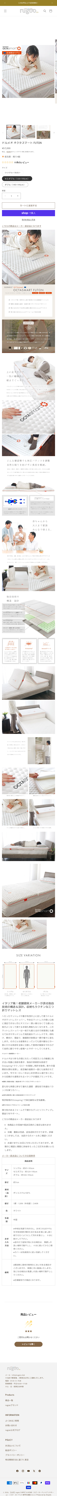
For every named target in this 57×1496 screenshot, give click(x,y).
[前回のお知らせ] (5, 3)
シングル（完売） (14, 173)
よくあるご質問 (12, 1420)
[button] (5, 11)
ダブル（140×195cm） (15, 184)
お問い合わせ (11, 1425)
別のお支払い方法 (28, 219)
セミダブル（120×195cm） (17, 178)
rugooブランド (11, 1405)
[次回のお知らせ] (52, 3)
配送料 (9, 152)
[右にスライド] (54, 133)
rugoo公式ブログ (12, 1430)
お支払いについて (13, 1445)
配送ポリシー (11, 1450)
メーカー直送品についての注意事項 (18, 1155)
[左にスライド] (3, 133)
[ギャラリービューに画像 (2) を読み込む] (28, 132)
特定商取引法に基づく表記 (16, 1459)
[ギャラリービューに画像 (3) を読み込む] (43, 132)
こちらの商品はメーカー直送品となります (21, 226)
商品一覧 (9, 1400)
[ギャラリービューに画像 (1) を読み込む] (13, 132)
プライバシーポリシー (15, 1455)
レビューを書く (28, 1344)
